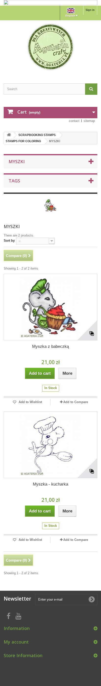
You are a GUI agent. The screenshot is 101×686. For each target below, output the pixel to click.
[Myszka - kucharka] (50, 445)
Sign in (90, 9)
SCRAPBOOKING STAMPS (37, 135)
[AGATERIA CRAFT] (50, 47)
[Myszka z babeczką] (50, 307)
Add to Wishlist (30, 402)
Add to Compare (75, 402)
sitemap (89, 121)
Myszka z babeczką (50, 346)
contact (74, 121)
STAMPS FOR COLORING (23, 141)
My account (16, 642)
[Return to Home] (8, 135)
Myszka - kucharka (50, 484)
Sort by (9, 240)
